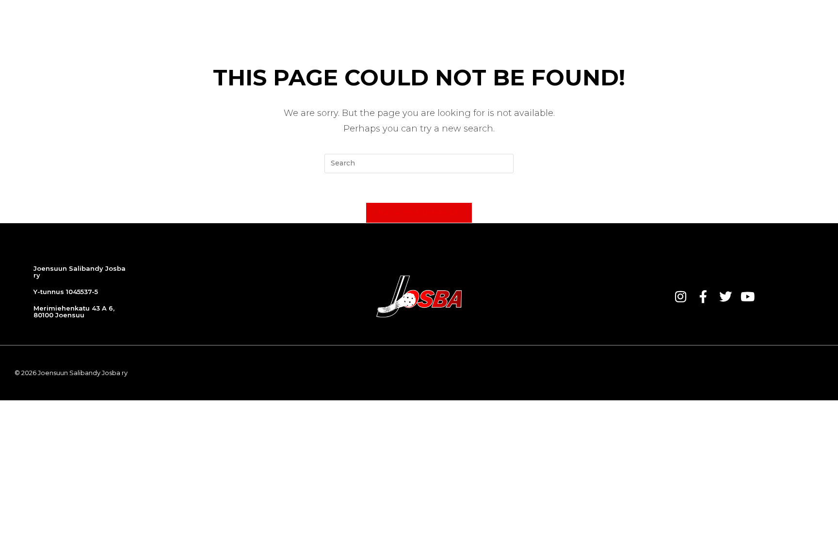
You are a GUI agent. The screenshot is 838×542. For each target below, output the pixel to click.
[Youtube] (747, 296)
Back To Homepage (419, 212)
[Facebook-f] (703, 296)
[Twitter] (725, 296)
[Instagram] (681, 296)
